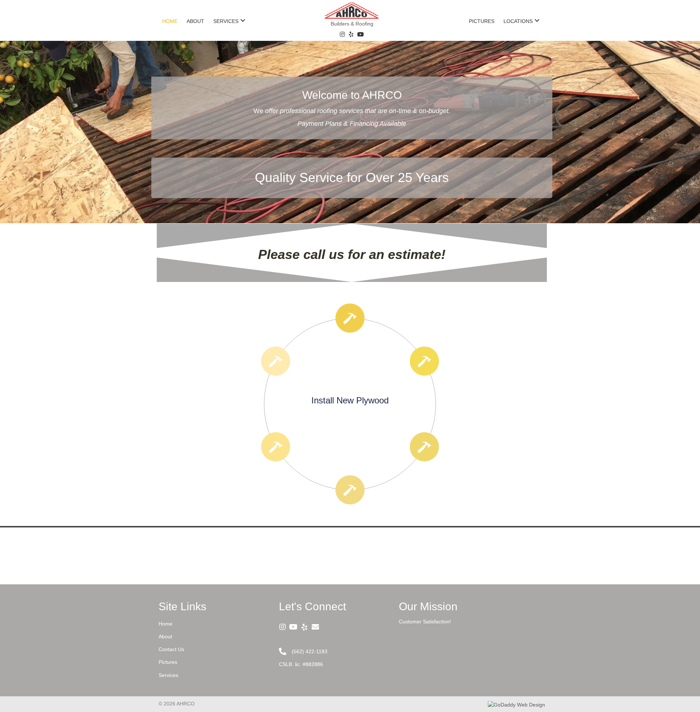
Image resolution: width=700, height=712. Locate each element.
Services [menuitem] (168, 675)
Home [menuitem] (165, 624)
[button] (242, 20)
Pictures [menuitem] (168, 662)
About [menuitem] (165, 636)
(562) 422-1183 (309, 651)
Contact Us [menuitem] (171, 649)
